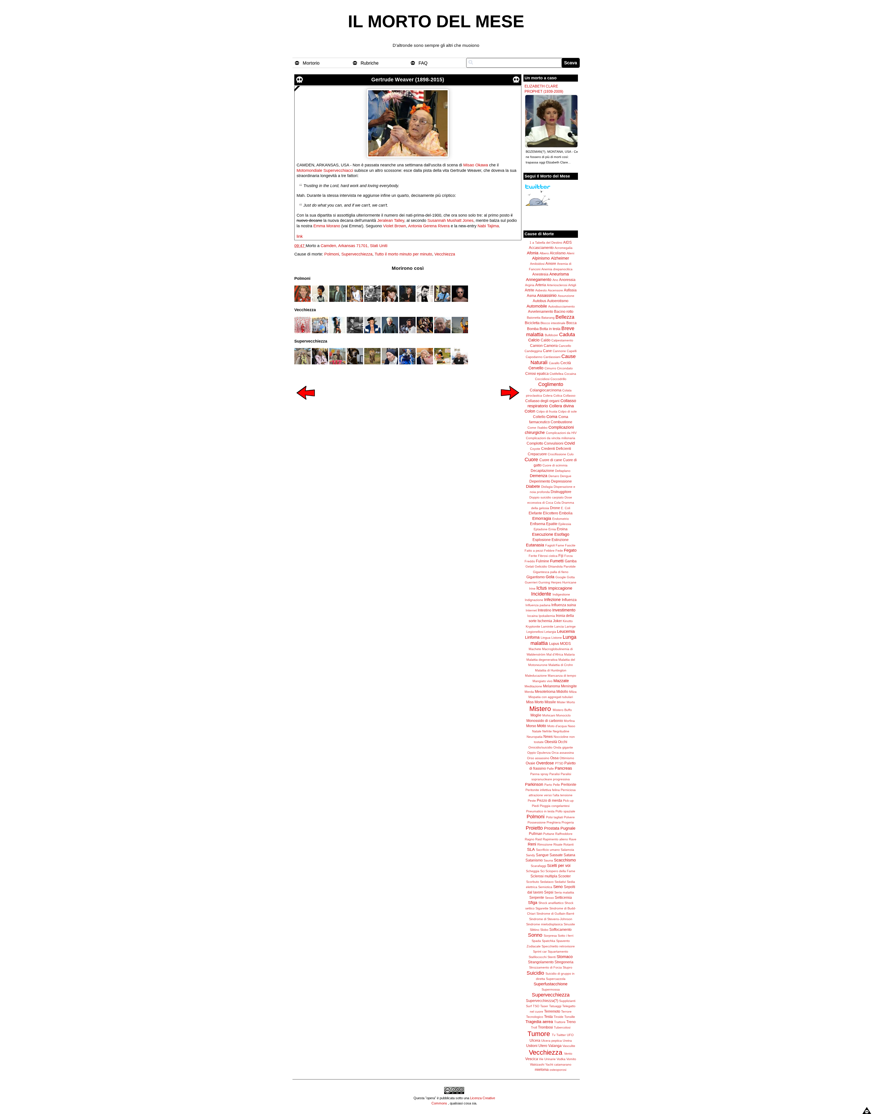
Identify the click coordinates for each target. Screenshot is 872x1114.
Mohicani (548, 715)
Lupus (554, 643)
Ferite (533, 556)
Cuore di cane (550, 460)
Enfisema (537, 524)
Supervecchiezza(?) (542, 1001)
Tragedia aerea (539, 1021)
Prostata (551, 828)
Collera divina (561, 406)
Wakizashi (537, 1064)
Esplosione (542, 540)
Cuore (531, 459)
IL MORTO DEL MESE (436, 21)
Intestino (544, 610)
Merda (529, 691)
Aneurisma (559, 274)
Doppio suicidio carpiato (546, 497)
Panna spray (539, 774)
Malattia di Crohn (560, 665)
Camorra (551, 345)
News (548, 736)
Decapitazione (542, 470)
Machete (535, 649)
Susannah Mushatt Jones (450, 220)
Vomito (571, 1059)
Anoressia (567, 280)
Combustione (561, 422)
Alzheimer (560, 258)
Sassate (556, 855)
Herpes (556, 582)
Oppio (531, 752)
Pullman (535, 833)
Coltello (539, 417)
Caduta (567, 334)
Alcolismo (558, 253)
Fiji (560, 555)
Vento (568, 1053)
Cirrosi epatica (537, 373)
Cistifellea (556, 374)
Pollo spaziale (565, 811)
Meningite (569, 686)
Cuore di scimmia (555, 465)
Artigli (572, 285)
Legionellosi (534, 631)
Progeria (568, 822)
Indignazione (534, 600)
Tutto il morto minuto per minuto (403, 254)
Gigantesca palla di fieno (550, 572)
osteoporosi (558, 1069)
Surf (529, 1006)
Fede (559, 550)
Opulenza (544, 752)
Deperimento (539, 481)
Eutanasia (535, 545)
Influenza (569, 600)
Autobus (539, 301)
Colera (547, 395)
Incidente (541, 594)
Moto (541, 725)
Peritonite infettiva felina (542, 790)
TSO (536, 1006)
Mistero (540, 708)
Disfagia (547, 486)
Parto (548, 784)
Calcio (534, 340)
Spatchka (548, 941)
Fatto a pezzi (534, 550)
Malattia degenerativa (541, 659)
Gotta (571, 577)
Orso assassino (538, 758)
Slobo (544, 929)
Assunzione (566, 296)
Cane (547, 351)
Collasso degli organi (542, 401)
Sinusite (569, 924)
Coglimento (550, 384)
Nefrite (547, 731)
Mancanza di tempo (562, 675)
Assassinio (547, 295)
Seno (558, 886)
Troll (534, 1027)
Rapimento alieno (555, 839)
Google (560, 577)
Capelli (572, 351)
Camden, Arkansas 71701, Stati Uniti (354, 245)
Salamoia (567, 849)
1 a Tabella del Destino (546, 242)
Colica (557, 395)
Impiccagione (560, 588)
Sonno (535, 935)
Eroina (562, 529)
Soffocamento (560, 929)
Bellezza (564, 317)
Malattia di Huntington (550, 670)
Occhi (562, 742)
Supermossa (551, 989)
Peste (532, 800)
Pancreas (563, 768)
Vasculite (568, 1046)
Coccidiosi (542, 379)
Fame (560, 545)
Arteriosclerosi (557, 285)
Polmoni (331, 254)
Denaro (553, 476)
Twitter (561, 1035)
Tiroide (558, 1017)
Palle (550, 768)
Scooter (564, 876)
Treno (571, 1022)
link (300, 236)
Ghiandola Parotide (562, 566)
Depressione (561, 481)
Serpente (536, 897)
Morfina (569, 721)
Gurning (544, 582)
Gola (550, 577)
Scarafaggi (538, 866)
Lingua (545, 637)
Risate (557, 844)
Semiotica (545, 887)
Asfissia (570, 290)
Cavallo (554, 363)
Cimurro (550, 368)
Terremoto (552, 1011)
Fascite (570, 545)
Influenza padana (537, 605)
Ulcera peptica (551, 1040)
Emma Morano (326, 226)
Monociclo (563, 715)
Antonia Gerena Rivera (429, 226)
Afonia (532, 253)
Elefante (535, 513)
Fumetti (557, 561)
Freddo (530, 561)
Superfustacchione (550, 984)
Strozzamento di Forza (545, 967)
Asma (531, 295)
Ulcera (535, 1040)
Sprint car (540, 951)
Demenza (538, 475)
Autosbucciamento (561, 306)
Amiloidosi (537, 263)
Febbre (549, 550)
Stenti (551, 957)
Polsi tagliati (554, 817)
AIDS (567, 242)
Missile (550, 702)
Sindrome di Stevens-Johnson (550, 919)
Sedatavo (547, 882)
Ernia (552, 529)
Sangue (542, 855)
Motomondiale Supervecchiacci (325, 170)
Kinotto (568, 621)
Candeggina (533, 351)
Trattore (559, 1022)
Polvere (569, 817)
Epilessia (564, 524)
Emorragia (541, 518)
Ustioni (532, 1046)
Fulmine (542, 561)
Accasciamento (541, 247)
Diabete (533, 486)
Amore (550, 263)
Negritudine (561, 731)
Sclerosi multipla (543, 876)
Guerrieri (531, 582)
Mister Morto (566, 702)
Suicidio (535, 973)
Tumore (539, 1033)
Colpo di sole (567, 411)
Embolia (565, 513)
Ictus (541, 588)
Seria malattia (564, 892)
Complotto (535, 443)
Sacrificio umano (548, 849)
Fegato (570, 550)
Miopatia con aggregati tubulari (550, 697)
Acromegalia (563, 248)
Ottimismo (567, 758)
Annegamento (538, 279)
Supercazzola (555, 979)
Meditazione (533, 686)
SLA (531, 849)
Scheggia (532, 871)
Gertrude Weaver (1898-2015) (407, 80)
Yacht (549, 1064)
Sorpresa (550, 935)
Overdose (545, 763)
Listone (556, 637)
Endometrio (560, 519)
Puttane (548, 834)
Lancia (559, 626)
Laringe (570, 626)
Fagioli (550, 545)
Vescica (531, 1059)
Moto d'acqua (557, 726)
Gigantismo (535, 577)
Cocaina (570, 374)
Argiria (529, 285)
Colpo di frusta (546, 411)
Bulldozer (551, 335)
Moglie (535, 715)
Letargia (550, 631)
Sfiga (532, 902)
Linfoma (532, 637)
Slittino (534, 929)
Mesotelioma (545, 691)
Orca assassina (563, 752)
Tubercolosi (562, 1027)
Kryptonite (533, 626)
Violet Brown (394, 226)
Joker (557, 621)
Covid (569, 443)
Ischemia (545, 621)
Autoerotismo (557, 301)
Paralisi (554, 774)
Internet (531, 610)
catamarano (562, 1064)
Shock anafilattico (551, 903)
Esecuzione (542, 534)
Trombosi (545, 1027)
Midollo (562, 691)
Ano (555, 280)
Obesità (551, 742)
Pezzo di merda (549, 800)
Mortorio (311, 62)
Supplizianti (567, 1001)
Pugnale (567, 828)
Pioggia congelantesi (555, 806)
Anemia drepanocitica (556, 269)
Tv (553, 1035)
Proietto (534, 828)
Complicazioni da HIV (561, 433)
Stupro (567, 967)
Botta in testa (550, 329)
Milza (573, 691)
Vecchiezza (444, 254)
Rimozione (544, 844)
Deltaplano (562, 471)
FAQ (423, 62)
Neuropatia (535, 736)
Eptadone (540, 529)
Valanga (555, 1046)
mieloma (542, 1069)
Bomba (533, 329)
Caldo (545, 340)
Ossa (554, 758)
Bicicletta (532, 323)
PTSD (559, 763)
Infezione (552, 599)
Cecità (565, 363)
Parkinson (534, 784)
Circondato (565, 368)
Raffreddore (563, 834)
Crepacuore (537, 454)
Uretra (567, 1040)
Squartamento (558, 951)
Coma (551, 416)
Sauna (548, 860)
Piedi (535, 806)
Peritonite (568, 784)
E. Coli (565, 508)
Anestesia (540, 274)
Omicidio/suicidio (540, 747)
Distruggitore (561, 492)
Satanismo (534, 860)
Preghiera (554, 822)
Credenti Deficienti (556, 448)
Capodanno (534, 357)
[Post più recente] (305, 403)
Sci (542, 871)
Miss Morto (535, 702)
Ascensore (555, 290)
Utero (542, 1046)
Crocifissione (557, 454)
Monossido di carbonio (544, 720)
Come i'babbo (537, 427)
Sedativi (560, 882)
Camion (536, 345)
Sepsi (548, 892)
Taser (544, 1006)
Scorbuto (532, 882)
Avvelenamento (540, 311)
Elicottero (550, 513)
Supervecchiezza (356, 254)
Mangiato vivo (542, 681)
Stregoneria (564, 962)
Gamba (571, 561)
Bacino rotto (563, 311)
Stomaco (565, 956)
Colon (530, 411)
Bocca (571, 323)
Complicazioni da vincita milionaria (550, 438)
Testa (548, 1016)
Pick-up (568, 800)
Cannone (559, 351)
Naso (571, 726)
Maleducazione (536, 675)
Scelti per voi (558, 865)
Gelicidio (541, 566)
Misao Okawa (475, 165)
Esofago (561, 534)
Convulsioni (553, 443)
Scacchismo (565, 860)
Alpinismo (541, 258)
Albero (544, 253)
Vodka (561, 1059)
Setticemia (563, 897)
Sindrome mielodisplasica (544, 924)
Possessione (537, 822)
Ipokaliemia (547, 616)
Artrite (529, 290)
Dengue (565, 476)
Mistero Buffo (562, 710)
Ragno (529, 839)
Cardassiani (551, 357)
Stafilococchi (538, 957)
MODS (565, 643)
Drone (555, 508)
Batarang (548, 317)
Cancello (565, 346)
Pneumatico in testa (540, 811)
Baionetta (533, 317)
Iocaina (532, 616)
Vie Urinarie (547, 1059)
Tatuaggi (555, 1006)
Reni (532, 844)
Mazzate (561, 680)
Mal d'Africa (554, 654)
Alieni (570, 253)
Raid (538, 839)
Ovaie (530, 763)
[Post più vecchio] (510, 403)
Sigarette (541, 908)
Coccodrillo (558, 379)
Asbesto (541, 290)
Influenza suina (563, 605)
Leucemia (566, 631)
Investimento (563, 610)
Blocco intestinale (552, 323)
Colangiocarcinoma (545, 390)
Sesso (549, 897)
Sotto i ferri (565, 935)
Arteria (540, 285)
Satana (569, 855)
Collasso (569, 395)
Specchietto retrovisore (558, 946)
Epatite (551, 524)
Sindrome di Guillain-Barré (555, 913)
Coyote (535, 449)
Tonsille (569, 1017)
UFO (570, 1035)
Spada (536, 941)
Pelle (556, 784)
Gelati (529, 566)
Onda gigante (563, 747)
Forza (568, 556)
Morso (531, 726)
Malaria (569, 654)
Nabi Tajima (488, 226)
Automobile (537, 306)
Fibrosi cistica (547, 556)
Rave (572, 839)
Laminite (547, 626)
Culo (570, 454)
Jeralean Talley (390, 220)
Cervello (535, 368)
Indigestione (561, 594)
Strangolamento (541, 962)
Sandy (530, 855)
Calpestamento (562, 340)
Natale (536, 731)
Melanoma (551, 686)
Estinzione (560, 540)
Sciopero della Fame (560, 871)
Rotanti (568, 844)
